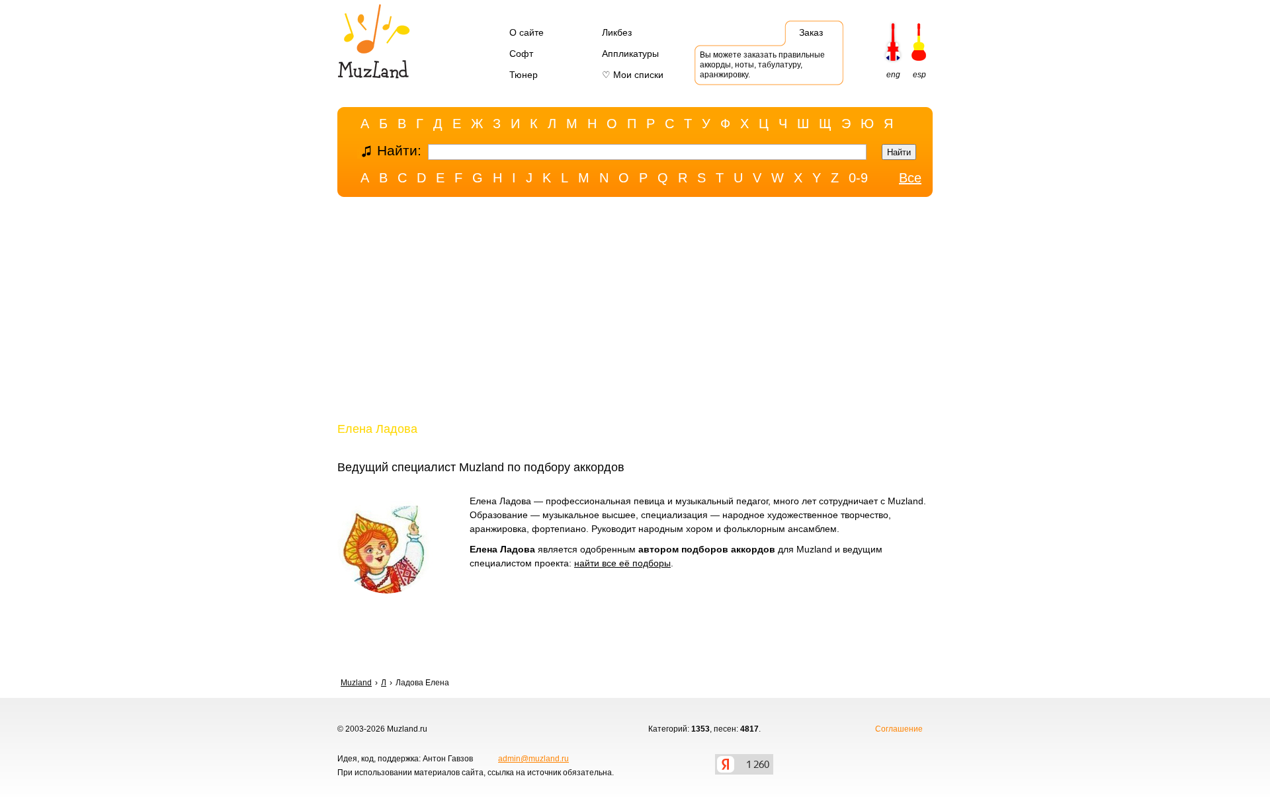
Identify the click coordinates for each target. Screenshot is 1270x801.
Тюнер (523, 74)
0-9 (858, 178)
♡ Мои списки (632, 74)
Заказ (811, 32)
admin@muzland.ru (533, 758)
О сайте (526, 32)
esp (919, 74)
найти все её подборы (622, 563)
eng (893, 74)
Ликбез (617, 32)
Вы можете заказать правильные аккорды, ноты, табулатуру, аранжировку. (762, 64)
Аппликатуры (630, 53)
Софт (521, 53)
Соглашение (899, 729)
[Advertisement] (635, 312)
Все (910, 178)
